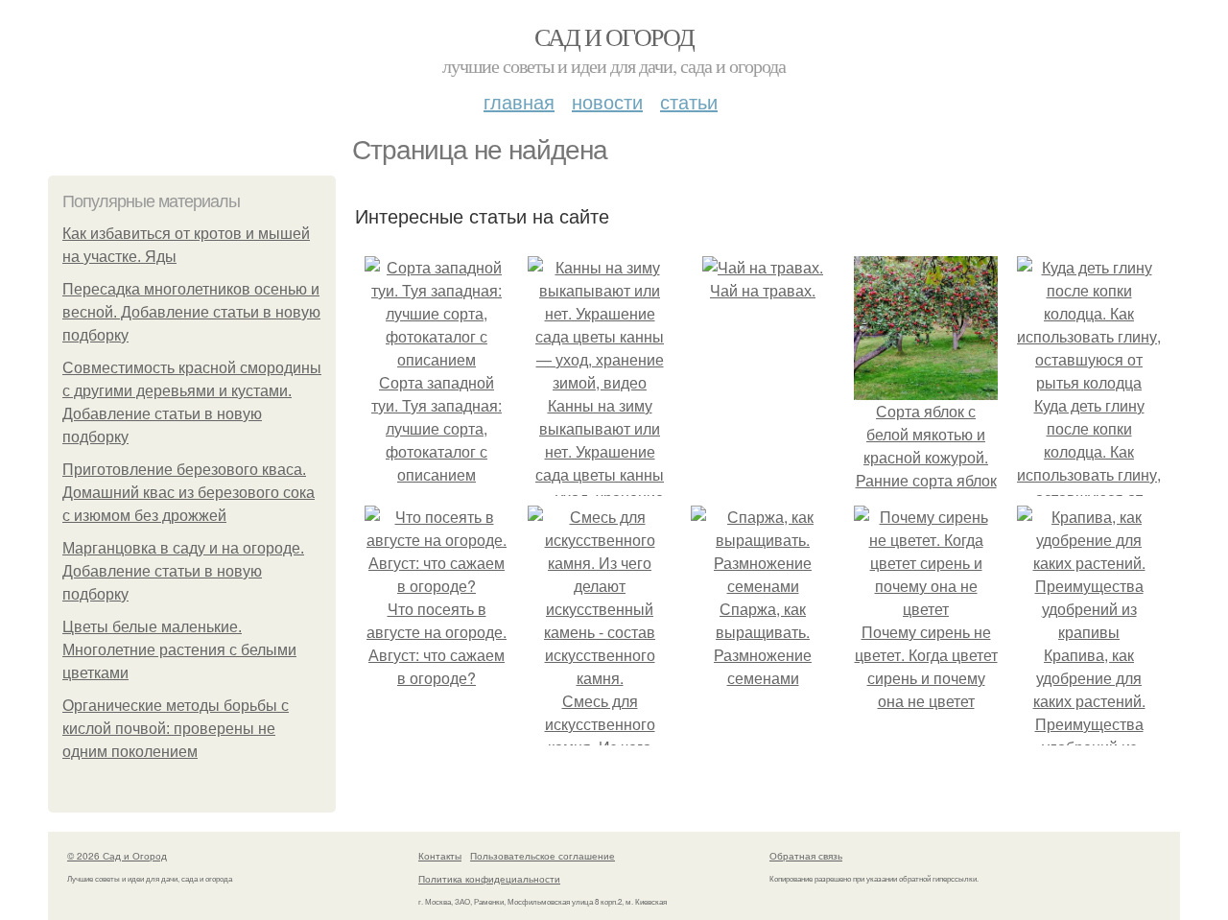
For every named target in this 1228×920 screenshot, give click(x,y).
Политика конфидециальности (489, 878)
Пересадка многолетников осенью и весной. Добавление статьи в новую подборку (191, 312)
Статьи (689, 101)
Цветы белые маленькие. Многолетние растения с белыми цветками (179, 650)
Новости (607, 101)
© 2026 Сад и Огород (117, 855)
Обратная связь (805, 855)
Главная (519, 101)
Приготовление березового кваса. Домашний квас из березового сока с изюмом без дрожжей (188, 492)
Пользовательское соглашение (542, 855)
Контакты (439, 855)
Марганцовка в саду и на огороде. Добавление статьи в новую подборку (183, 571)
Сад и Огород (614, 36)
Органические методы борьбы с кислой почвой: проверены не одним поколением (175, 728)
